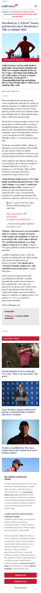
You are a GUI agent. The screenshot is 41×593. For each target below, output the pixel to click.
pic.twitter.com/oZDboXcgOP (18, 219)
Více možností (20, 588)
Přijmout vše (20, 575)
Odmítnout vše (20, 581)
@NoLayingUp (16, 214)
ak (6, 91)
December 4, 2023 (13, 226)
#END (16, 203)
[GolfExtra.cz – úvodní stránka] (10, 5)
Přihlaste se (10, 316)
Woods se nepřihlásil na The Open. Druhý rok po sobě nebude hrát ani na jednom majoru (19, 450)
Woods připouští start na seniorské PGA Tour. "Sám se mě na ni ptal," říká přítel (20, 374)
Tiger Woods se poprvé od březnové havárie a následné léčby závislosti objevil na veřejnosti (19, 412)
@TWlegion (11, 216)
